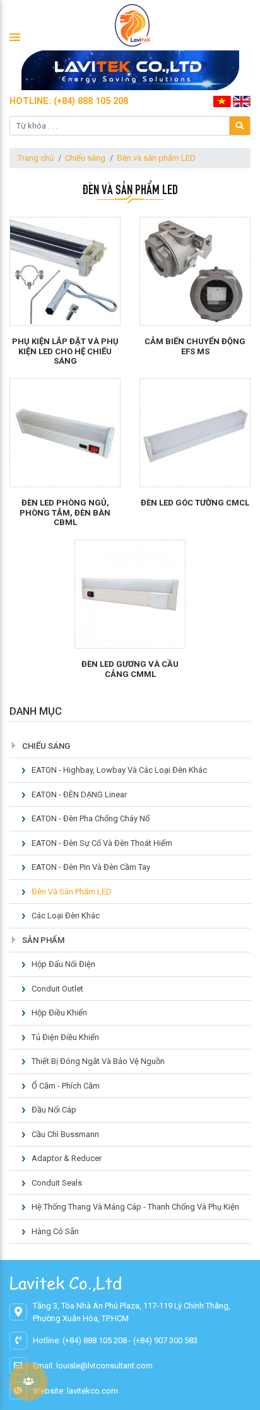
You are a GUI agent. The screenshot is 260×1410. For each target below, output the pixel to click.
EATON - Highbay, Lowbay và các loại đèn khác (119, 770)
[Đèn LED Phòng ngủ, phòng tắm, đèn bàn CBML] (65, 433)
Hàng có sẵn (55, 1231)
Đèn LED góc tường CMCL (195, 502)
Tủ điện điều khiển (65, 1037)
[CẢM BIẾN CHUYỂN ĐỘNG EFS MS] (195, 271)
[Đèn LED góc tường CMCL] (195, 433)
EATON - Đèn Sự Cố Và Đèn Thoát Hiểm (102, 843)
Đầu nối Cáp (54, 1109)
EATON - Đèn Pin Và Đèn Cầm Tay (91, 867)
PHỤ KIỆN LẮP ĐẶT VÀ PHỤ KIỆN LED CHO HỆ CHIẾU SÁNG (65, 351)
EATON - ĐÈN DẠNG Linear (79, 794)
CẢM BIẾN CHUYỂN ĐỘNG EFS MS (195, 346)
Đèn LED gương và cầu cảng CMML (130, 669)
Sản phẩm (43, 940)
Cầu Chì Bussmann (65, 1134)
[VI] (222, 100)
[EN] (242, 100)
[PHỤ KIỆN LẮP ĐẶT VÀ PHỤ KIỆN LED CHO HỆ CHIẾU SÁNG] (65, 271)
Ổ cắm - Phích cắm (66, 1085)
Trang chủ (36, 158)
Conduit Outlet (57, 988)
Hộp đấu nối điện (63, 964)
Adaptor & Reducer (67, 1158)
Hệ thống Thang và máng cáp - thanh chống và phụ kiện (135, 1206)
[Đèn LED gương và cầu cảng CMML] (130, 594)
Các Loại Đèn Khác (66, 915)
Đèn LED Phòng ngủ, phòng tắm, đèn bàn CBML (65, 512)
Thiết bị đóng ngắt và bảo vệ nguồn (98, 1061)
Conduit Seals (57, 1183)
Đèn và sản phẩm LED (156, 158)
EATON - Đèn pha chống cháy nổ (91, 818)
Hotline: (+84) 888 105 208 (68, 101)
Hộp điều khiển (59, 1012)
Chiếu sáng (85, 158)
